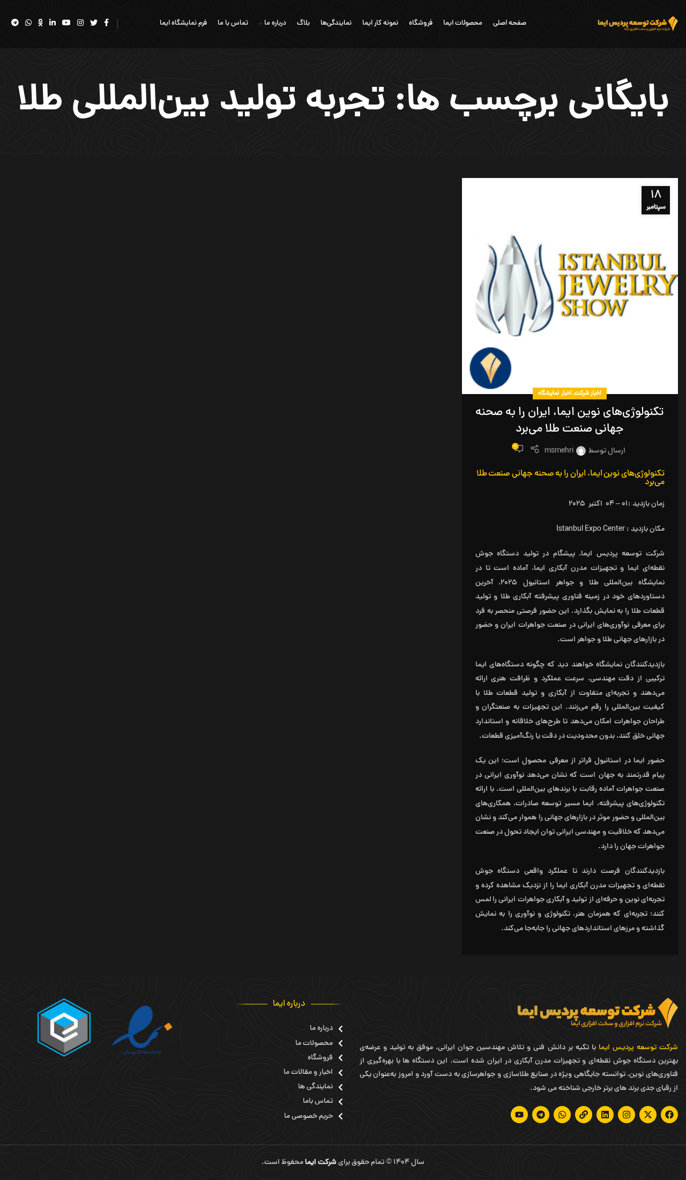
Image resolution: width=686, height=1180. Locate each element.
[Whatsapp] (562, 1114)
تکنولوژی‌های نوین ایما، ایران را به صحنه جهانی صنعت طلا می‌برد (569, 421)
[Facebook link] (106, 24)
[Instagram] (626, 1114)
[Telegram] (540, 1114)
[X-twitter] (648, 1114)
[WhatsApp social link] (28, 24)
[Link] (583, 1114)
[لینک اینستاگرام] (80, 24)
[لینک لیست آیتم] (313, 1028)
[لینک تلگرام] (15, 24)
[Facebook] (669, 1114)
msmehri (559, 451)
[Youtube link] (66, 24)
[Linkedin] (605, 1114)
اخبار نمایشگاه (555, 393)
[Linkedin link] (52, 24)
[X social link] (94, 24)
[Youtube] (519, 1114)
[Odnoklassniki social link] (40, 24)
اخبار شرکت (588, 393)
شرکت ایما (321, 1162)
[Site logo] (638, 25)
